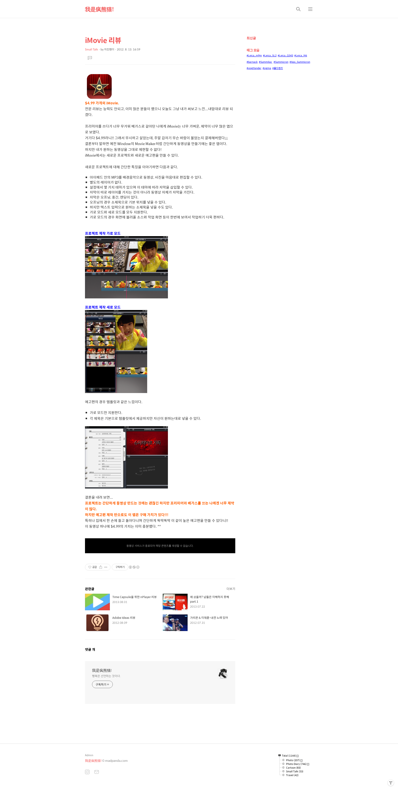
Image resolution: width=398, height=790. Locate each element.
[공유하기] (100, 567)
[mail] (96, 772)
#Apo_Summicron (300, 62)
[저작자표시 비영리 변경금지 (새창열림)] (134, 567)
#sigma (267, 68)
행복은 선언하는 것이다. (106, 676)
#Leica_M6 (300, 55)
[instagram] (87, 772)
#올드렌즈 (277, 68)
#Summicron (281, 62)
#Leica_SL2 (270, 55)
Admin (89, 755)
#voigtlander (254, 68)
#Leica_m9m (254, 55)
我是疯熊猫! (99, 9)
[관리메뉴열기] (391, 783)
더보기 (231, 588)
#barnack (252, 62)
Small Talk (91, 49)
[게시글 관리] (105, 567)
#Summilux (265, 62)
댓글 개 (90, 649)
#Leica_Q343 (285, 55)
